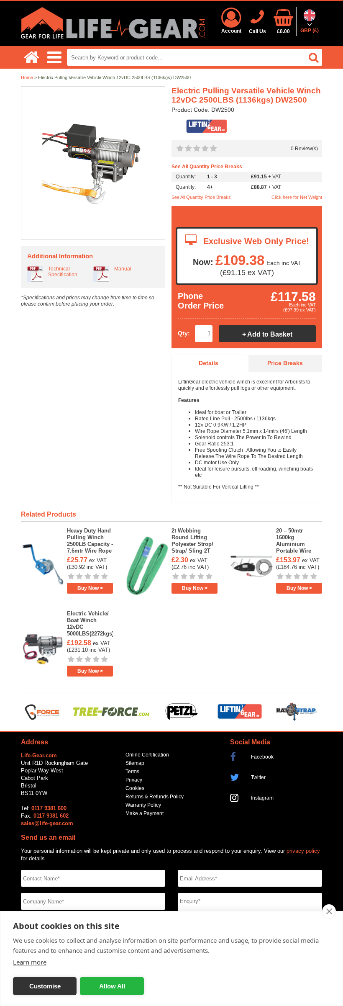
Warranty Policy (143, 805)
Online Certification (147, 755)
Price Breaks (285, 363)
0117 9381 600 (49, 808)
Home (27, 77)
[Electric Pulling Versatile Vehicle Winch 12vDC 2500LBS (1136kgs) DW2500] (93, 163)
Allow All (112, 986)
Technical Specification (62, 272)
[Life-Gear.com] (113, 36)
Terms (132, 771)
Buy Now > (90, 588)
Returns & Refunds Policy (154, 797)
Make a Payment (144, 813)
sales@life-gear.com (47, 823)
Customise (45, 986)
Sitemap (134, 763)
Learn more (29, 962)
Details (208, 363)
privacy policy (303, 851)
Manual (122, 269)
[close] (329, 911)
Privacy (133, 780)
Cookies (134, 788)
